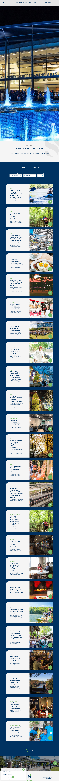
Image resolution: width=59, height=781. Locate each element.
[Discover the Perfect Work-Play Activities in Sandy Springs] (41, 612)
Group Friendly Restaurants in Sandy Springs (15, 658)
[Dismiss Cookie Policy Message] (23, 769)
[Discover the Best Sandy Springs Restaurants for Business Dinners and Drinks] (41, 637)
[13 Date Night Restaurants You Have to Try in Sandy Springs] (41, 376)
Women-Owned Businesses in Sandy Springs (15, 306)
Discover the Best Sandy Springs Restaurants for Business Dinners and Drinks (16, 635)
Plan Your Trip (47, 2)
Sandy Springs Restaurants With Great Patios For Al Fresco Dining (16, 238)
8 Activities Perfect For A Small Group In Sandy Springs (15, 705)
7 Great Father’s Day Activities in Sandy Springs (15, 728)
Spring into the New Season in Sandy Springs (15, 328)
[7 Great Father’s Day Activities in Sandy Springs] (41, 731)
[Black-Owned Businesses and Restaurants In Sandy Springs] (41, 352)
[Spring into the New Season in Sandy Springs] (41, 330)
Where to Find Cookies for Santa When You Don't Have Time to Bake (16, 590)
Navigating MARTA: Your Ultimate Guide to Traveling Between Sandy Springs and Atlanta (16, 493)
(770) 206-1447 (48, 778)
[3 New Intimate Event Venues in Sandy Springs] (41, 423)
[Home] (7, 2)
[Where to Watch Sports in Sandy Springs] (41, 545)
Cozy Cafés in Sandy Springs (15, 260)
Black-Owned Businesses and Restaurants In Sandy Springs (15, 350)
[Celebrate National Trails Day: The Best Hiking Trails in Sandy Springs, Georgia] (41, 521)
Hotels (31, 2)
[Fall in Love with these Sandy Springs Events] (41, 470)
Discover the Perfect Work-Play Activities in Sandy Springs (16, 610)
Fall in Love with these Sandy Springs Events (15, 467)
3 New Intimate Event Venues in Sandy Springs (15, 422)
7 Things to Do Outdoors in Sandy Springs (16, 214)
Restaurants (37, 2)
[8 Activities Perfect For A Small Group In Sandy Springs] (41, 707)
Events (25, 2)
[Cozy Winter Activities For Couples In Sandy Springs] (41, 568)
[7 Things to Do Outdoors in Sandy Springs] (41, 217)
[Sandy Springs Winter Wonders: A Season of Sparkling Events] (41, 400)
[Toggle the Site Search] (52, 2)
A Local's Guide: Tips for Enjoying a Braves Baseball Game (16, 283)
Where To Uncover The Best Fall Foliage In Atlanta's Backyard (16, 444)
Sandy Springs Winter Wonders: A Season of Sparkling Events (16, 398)
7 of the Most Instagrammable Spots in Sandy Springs (15, 681)
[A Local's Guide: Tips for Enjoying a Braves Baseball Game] (41, 285)
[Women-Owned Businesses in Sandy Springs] (41, 308)
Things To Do (18, 2)
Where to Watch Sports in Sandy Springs (15, 542)
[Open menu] (55, 3)
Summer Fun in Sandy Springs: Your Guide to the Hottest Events (16, 193)
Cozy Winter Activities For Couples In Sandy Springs (16, 566)
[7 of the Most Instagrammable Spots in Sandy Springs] (41, 683)
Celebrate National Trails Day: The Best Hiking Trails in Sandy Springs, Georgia (15, 520)
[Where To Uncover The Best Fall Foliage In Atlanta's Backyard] (41, 446)
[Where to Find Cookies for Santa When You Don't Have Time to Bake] (41, 590)
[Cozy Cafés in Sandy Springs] (41, 262)
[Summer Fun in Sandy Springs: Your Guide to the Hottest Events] (41, 194)
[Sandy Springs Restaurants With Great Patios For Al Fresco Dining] (41, 240)
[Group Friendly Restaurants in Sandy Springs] (41, 660)
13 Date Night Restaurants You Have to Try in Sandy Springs (15, 374)
